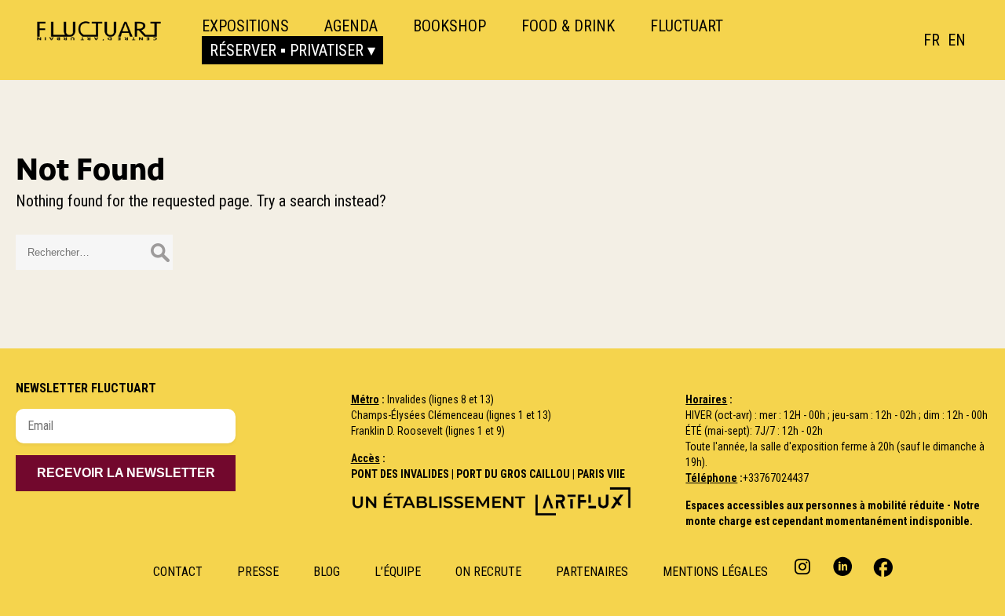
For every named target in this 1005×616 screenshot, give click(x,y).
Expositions (245, 25)
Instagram (804, 566)
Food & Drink (568, 25)
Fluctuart (686, 25)
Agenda (351, 25)
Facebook (881, 566)
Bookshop (449, 25)
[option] (957, 40)
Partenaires (592, 571)
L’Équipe (398, 571)
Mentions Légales (715, 571)
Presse (258, 571)
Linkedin (843, 566)
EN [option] (957, 40)
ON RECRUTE (488, 571)
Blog (326, 571)
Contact (178, 571)
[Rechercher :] (94, 250)
